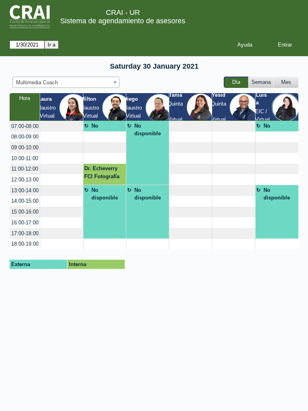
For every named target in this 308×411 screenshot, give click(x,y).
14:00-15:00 (24, 201)
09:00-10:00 (24, 147)
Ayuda (244, 45)
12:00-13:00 (24, 180)
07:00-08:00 (24, 126)
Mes (286, 82)
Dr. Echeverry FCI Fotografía (102, 172)
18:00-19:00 (24, 244)
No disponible (104, 127)
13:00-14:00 (24, 190)
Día (236, 82)
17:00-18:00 (24, 233)
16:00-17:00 (24, 223)
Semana (261, 82)
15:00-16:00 (24, 212)
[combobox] (66, 82)
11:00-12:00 (24, 169)
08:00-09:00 (24, 137)
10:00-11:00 (24, 158)
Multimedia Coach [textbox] (37, 82)
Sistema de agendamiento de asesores (122, 21)
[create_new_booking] (61, 126)
